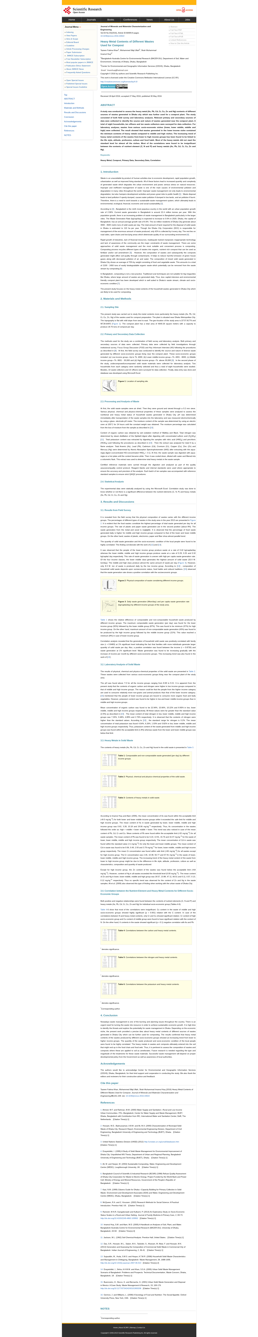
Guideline (69, 45)
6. (101, 1174)
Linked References (177, 40)
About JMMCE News (74, 69)
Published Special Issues (76, 84)
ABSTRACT (69, 99)
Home (72, 19)
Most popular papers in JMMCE (79, 62)
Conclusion (69, 117)
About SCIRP (123, 1328)
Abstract (173, 27)
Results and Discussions (75, 112)
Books (110, 19)
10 (151, 427)
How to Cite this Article (179, 43)
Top (65, 95)
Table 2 (192, 671)
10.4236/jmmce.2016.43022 (112, 36)
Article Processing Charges (77, 49)
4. (101, 1151)
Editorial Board (72, 42)
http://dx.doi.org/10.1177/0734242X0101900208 (121, 1288)
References (69, 130)
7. (101, 1189)
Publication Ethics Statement (77, 66)
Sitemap (133, 1328)
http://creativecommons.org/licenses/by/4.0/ (119, 82)
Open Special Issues (74, 80)
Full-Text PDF (175, 30)
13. (102, 1256)
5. (101, 1164)
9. (101, 1212)
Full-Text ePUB (176, 37)
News (150, 19)
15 (185, 569)
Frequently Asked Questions (77, 72)
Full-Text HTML (176, 33)
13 (159, 545)
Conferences (130, 19)
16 (102, 696)
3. (101, 1142)
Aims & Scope (71, 39)
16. (102, 1295)
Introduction (69, 103)
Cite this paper (70, 126)
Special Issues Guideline (76, 87)
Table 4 (104, 909)
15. (102, 1282)
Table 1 (104, 620)
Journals (91, 19)
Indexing (69, 32)
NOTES (67, 135)
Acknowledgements (72, 121)
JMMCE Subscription (75, 56)
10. (102, 1224)
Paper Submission (73, 52)
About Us (169, 19)
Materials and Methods (74, 108)
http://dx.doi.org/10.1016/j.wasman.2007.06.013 (121, 1263)
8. (101, 1202)
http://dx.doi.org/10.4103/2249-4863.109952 (119, 1218)
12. (102, 1244)
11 (102, 439)
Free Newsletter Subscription (78, 59)
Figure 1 (116, 324)
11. (102, 1237)
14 (179, 566)
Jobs (187, 19)
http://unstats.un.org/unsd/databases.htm (161, 1142)
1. (101, 1110)
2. (101, 1126)
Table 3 (190, 747)
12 (152, 545)
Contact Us (141, 1328)
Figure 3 (182, 563)
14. (102, 1269)
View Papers (71, 35)
